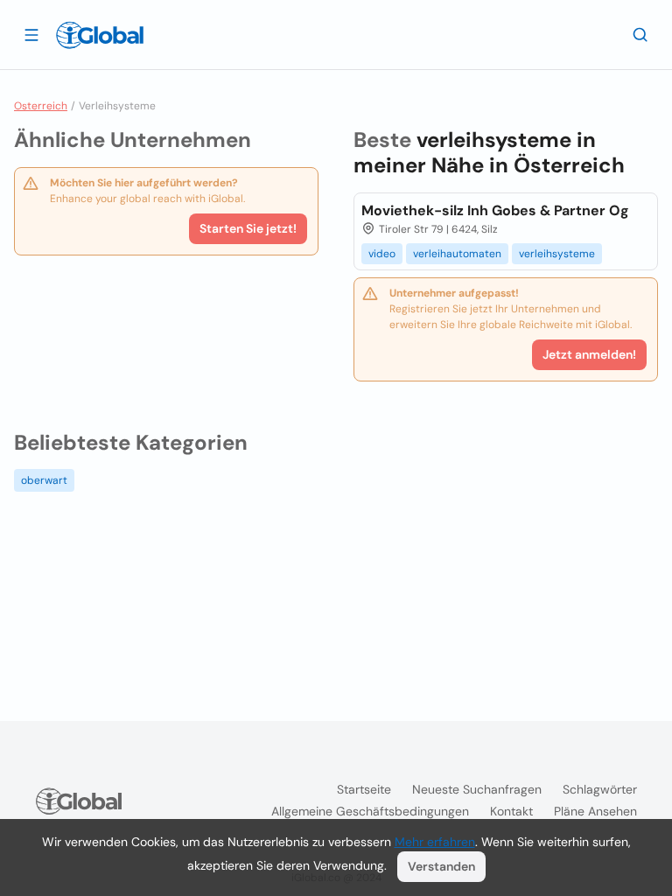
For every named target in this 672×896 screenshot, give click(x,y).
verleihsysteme (557, 254)
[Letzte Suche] (640, 34)
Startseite (364, 789)
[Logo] (100, 35)
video (382, 254)
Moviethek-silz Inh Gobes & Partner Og (495, 210)
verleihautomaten (457, 254)
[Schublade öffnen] (31, 34)
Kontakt (511, 811)
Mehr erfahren (435, 842)
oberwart (44, 480)
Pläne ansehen (595, 811)
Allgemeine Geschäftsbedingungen (370, 811)
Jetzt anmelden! (589, 354)
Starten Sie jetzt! (248, 228)
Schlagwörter (600, 789)
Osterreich (40, 106)
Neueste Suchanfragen (477, 789)
